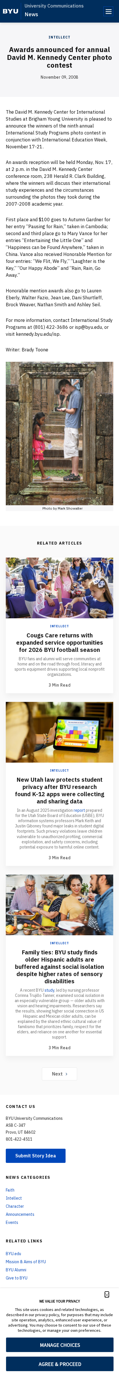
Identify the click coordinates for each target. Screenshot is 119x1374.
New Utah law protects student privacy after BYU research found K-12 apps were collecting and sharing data (59, 790)
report (79, 810)
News (31, 14)
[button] (107, 1294)
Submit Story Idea (35, 1156)
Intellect (59, 37)
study (49, 990)
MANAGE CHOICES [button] (60, 1345)
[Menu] (108, 11)
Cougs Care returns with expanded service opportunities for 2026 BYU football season (59, 642)
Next (57, 1074)
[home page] (10, 11)
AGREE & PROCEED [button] (60, 1364)
